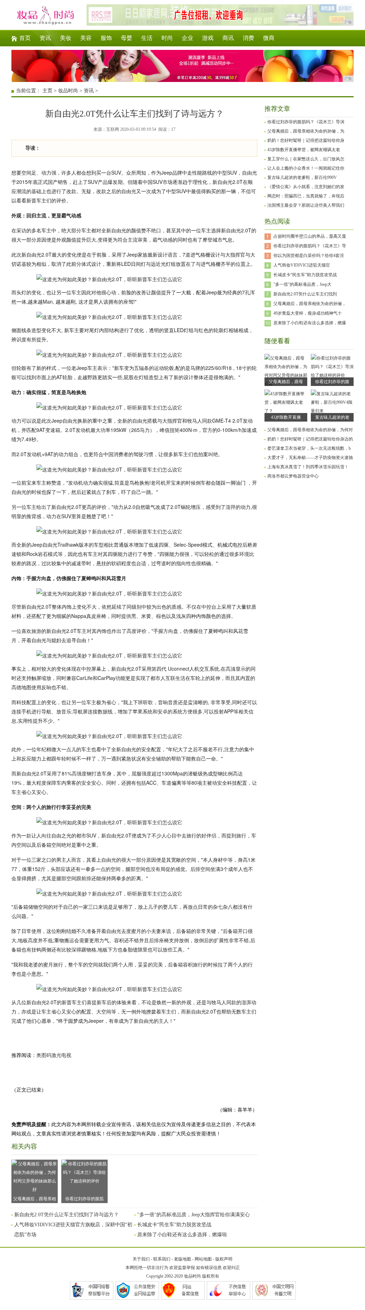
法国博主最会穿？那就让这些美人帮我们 (305, 205)
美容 (86, 38)
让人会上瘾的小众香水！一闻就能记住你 (305, 168)
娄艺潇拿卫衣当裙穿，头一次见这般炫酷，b (309, 448)
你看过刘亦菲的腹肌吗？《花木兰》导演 (305, 121)
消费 (248, 38)
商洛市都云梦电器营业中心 (293, 476)
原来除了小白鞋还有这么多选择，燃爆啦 (182, 1234)
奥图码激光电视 (53, 1055)
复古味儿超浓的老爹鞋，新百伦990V (302, 177)
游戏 (208, 38)
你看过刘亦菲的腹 (332, 381)
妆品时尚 (68, 90)
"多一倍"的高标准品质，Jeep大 (302, 284)
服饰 (106, 38)
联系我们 (161, 1259)
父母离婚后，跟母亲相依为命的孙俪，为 (305, 131)
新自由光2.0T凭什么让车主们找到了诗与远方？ (66, 1214)
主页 (47, 90)
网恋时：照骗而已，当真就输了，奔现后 (305, 196)
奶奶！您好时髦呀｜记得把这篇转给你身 (305, 140)
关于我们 (141, 1259)
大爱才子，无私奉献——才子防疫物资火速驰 (310, 457)
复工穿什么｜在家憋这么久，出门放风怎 (305, 158)
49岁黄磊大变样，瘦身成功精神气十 (307, 313)
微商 (268, 38)
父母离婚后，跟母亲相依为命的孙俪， (309, 303)
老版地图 (182, 1259)
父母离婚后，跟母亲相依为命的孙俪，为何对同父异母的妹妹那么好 (34, 1199)
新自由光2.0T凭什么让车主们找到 (305, 294)
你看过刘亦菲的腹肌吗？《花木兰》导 (309, 245)
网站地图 (203, 1259)
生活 (147, 38)
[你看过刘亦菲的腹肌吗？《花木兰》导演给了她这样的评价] (332, 375)
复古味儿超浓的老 (332, 417)
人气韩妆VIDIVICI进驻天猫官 (301, 265)
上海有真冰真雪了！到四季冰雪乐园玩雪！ (308, 466)
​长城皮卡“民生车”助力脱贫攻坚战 (174, 1224)
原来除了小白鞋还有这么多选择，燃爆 (309, 322)
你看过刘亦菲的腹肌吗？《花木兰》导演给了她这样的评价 (84, 1199)
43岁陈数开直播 (286, 417)
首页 (25, 38)
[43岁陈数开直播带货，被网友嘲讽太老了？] (285, 410)
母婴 (126, 38)
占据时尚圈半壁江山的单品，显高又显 (309, 236)
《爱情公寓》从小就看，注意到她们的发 (305, 186)
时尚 (167, 38)
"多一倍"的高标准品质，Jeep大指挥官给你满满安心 (193, 1214)
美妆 (65, 38)
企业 (187, 38)
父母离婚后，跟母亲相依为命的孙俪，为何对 (310, 429)
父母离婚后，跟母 (286, 381)
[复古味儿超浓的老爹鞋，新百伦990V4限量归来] (332, 410)
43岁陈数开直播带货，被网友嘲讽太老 (303, 149)
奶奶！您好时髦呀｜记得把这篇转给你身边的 (310, 439)
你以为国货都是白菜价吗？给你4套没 (308, 255)
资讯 (45, 38)
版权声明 (223, 1259)
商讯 (228, 38)
